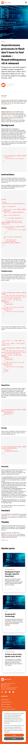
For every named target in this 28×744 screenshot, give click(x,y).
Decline (14, 738)
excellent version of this (9, 116)
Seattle (9, 683)
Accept (14, 735)
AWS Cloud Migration (5, 704)
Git (7, 540)
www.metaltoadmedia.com (11, 534)
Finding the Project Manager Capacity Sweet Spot (12, 574)
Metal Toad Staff (11, 84)
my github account (6, 104)
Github (4, 97)
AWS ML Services (5, 699)
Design (3, 540)
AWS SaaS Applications (6, 706)
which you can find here (17, 118)
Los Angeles (4, 683)
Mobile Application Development (8, 709)
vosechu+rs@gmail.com (13, 515)
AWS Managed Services (6, 702)
